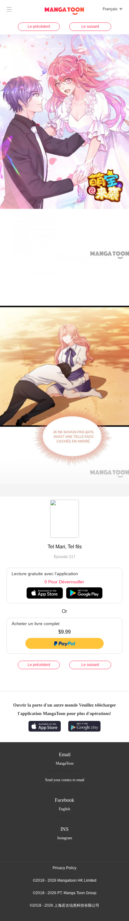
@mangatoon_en (64, 845)
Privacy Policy (64, 868)
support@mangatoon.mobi (64, 770)
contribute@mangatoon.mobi (64, 787)
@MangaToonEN (64, 816)
